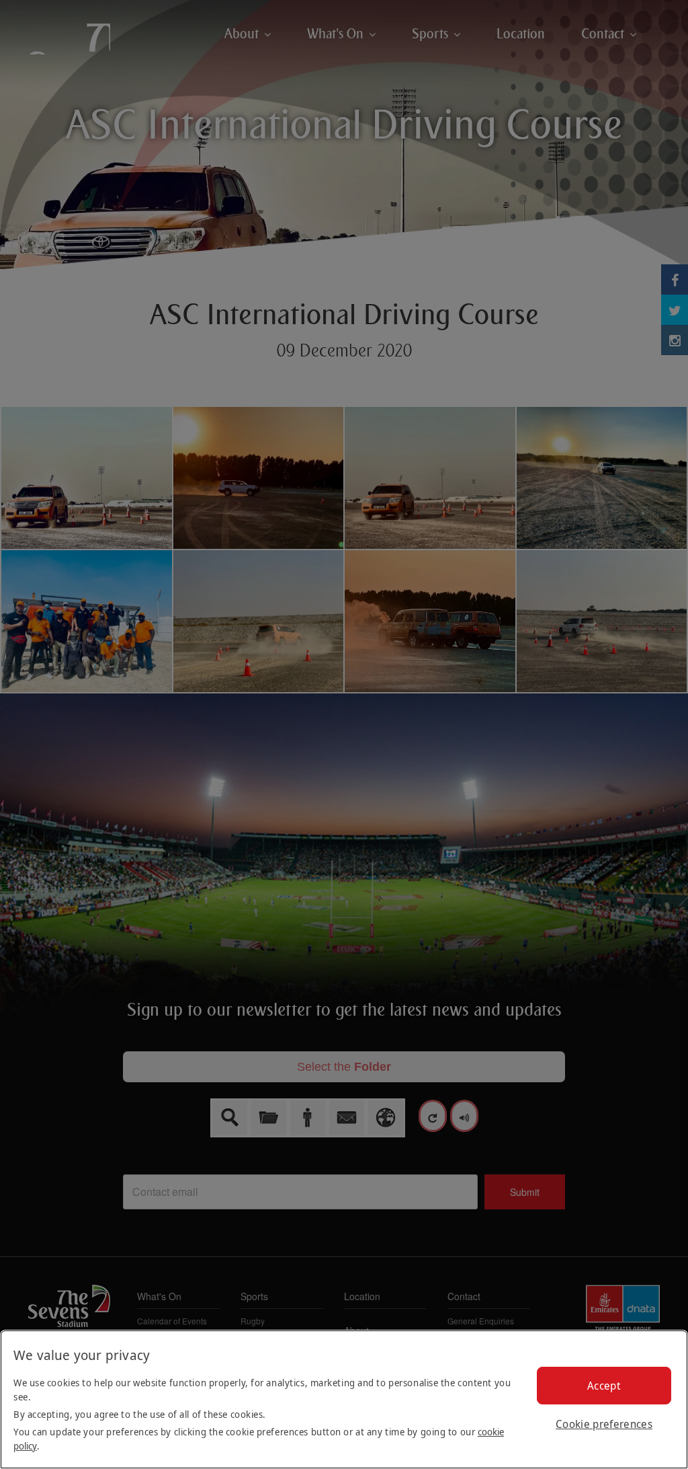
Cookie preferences (604, 1424)
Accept (604, 1385)
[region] (344, 1399)
